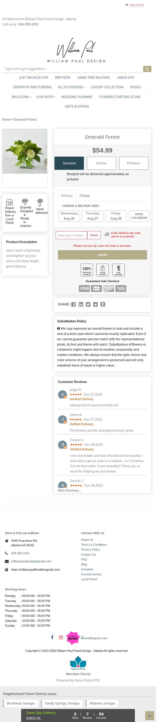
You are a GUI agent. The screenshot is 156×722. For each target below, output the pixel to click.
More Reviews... (69, 490)
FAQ (84, 559)
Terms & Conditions (94, 544)
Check (94, 235)
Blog (84, 564)
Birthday (62, 77)
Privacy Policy (90, 549)
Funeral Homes (91, 574)
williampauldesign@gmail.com (31, 561)
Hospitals (87, 569)
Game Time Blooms (93, 77)
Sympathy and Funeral (32, 87)
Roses (135, 87)
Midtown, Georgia (102, 703)
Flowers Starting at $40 (120, 97)
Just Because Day (34, 77)
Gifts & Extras (77, 106)
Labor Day (125, 77)
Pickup (85, 195)
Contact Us (88, 554)
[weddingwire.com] (94, 638)
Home (6, 119)
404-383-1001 (28, 24)
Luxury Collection (107, 87)
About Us (87, 539)
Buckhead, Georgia (21, 703)
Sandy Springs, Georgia (62, 703)
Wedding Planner (76, 97)
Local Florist (89, 579)
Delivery (67, 195)
